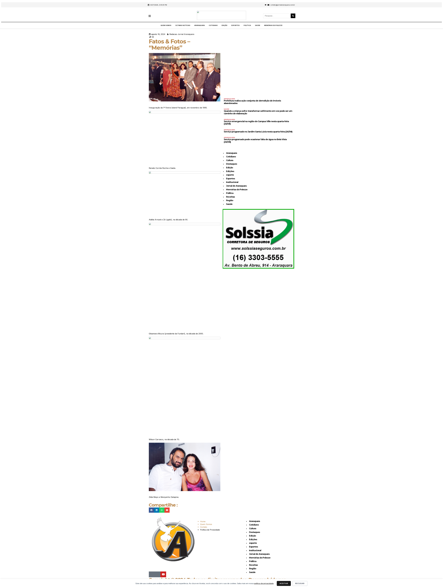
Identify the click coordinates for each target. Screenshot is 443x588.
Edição (224, 25)
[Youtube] (265, 5)
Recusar (299, 583)
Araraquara (199, 25)
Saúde (257, 25)
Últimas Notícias (182, 25)
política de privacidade (264, 583)
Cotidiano (213, 25)
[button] (149, 16)
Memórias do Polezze (273, 25)
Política (247, 25)
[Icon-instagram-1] (262, 5)
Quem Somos (166, 25)
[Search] (293, 16)
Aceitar (284, 583)
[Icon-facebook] (259, 5)
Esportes (235, 25)
